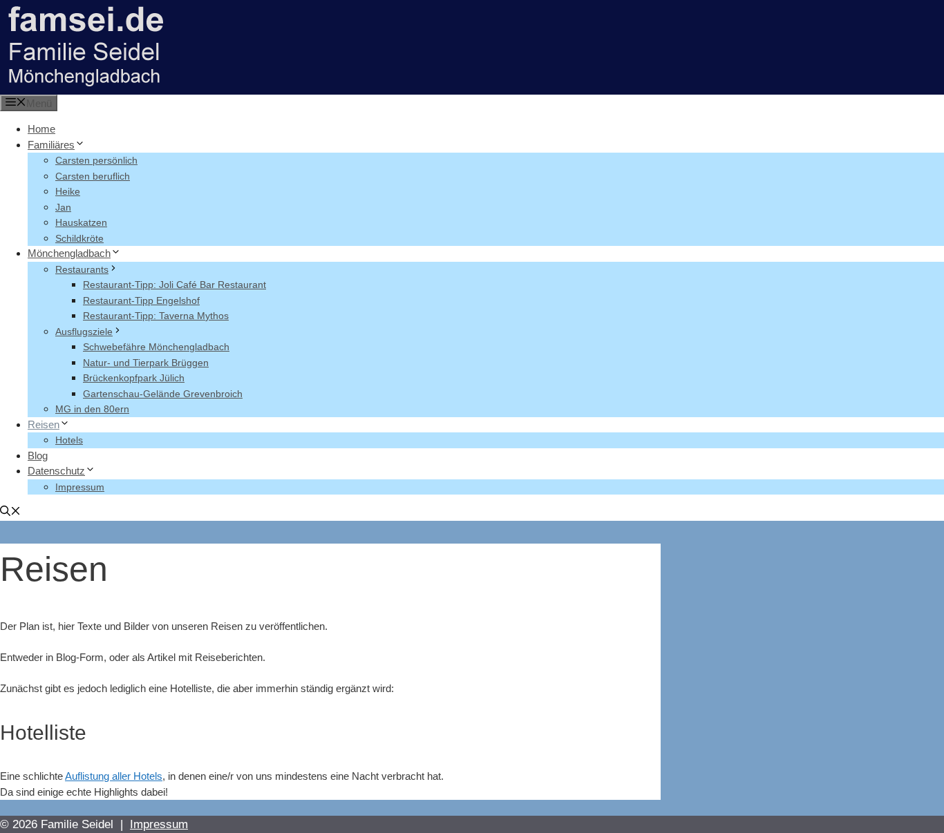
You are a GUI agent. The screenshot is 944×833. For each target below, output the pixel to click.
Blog (38, 455)
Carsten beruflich (92, 176)
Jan (63, 207)
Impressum (79, 486)
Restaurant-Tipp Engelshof (141, 300)
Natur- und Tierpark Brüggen (146, 362)
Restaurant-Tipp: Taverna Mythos (156, 315)
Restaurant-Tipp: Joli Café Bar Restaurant (174, 284)
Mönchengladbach (69, 253)
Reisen (43, 424)
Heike (67, 191)
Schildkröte (79, 238)
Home (41, 129)
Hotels (69, 440)
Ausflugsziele (84, 331)
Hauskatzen (81, 222)
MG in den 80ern (92, 408)
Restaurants (81, 269)
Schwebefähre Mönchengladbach (156, 346)
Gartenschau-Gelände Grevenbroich (163, 393)
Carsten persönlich (96, 160)
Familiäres (51, 145)
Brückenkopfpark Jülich (134, 377)
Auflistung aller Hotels (113, 776)
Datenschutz (56, 471)
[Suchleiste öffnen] (10, 512)
